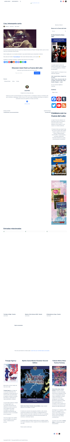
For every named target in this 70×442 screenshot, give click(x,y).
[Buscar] (20, 1)
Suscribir (37, 73)
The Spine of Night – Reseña (10, 314)
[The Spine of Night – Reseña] (13, 272)
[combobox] (57, 31)
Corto (18, 26)
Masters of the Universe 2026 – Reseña (33, 314)
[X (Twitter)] (65, 1)
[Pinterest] (63, 1)
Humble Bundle (62, 134)
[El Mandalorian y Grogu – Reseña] (56, 272)
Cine (15, 26)
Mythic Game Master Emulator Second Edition (30, 406)
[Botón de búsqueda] (65, 31)
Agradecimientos (15, 1)
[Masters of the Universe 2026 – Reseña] (35, 272)
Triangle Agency (7, 390)
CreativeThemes (24, 440)
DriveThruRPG (55, 134)
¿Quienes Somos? (7, 1)
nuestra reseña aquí (28, 426)
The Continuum (16, 56)
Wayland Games (60, 133)
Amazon (55, 133)
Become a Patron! (59, 24)
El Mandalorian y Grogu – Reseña (54, 314)
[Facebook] (61, 1)
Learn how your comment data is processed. (40, 350)
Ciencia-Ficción (7, 81)
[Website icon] (27, 101)
